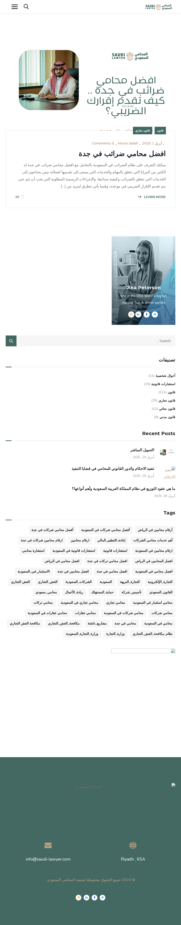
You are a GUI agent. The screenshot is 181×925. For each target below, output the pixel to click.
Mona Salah (128, 143)
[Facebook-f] (94, 897)
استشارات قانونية (163, 384)
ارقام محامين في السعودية (154, 550)
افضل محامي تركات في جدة (107, 561)
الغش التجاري (20, 582)
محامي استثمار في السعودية (153, 602)
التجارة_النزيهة (130, 582)
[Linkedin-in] (86, 897)
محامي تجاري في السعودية (79, 602)
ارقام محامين (80, 540)
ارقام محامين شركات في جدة (42, 540)
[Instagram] (78, 897)
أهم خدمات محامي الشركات (153, 540)
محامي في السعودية (158, 623)
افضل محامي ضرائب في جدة (122, 153)
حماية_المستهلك (102, 592)
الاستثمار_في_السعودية (34, 571)
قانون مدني (167, 417)
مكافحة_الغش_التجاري (64, 623)
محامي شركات (162, 613)
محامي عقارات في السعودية (47, 613)
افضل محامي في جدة (112, 571)
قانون (160, 130)
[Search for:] (90, 341)
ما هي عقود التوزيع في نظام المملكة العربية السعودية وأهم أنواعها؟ (123, 488)
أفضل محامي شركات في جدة (52, 530)
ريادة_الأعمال (74, 592)
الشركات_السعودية (79, 582)
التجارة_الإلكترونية (160, 582)
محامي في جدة (125, 623)
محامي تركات (43, 602)
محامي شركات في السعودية (124, 613)
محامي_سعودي (46, 592)
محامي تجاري (115, 602)
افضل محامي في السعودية (154, 571)
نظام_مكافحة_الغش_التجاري (153, 634)
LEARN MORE (154, 197)
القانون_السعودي (161, 592)
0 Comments (103, 143)
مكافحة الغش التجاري (25, 623)
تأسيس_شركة (131, 592)
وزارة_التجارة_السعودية (82, 634)
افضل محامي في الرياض (62, 561)
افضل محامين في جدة (73, 571)
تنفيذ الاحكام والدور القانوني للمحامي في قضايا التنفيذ (113, 468)
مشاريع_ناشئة (97, 623)
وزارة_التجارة (115, 634)
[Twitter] (102, 897)
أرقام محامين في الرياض (155, 530)
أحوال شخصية (165, 375)
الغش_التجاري (48, 582)
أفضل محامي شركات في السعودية (105, 530)
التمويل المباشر (142, 450)
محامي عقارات (85, 613)
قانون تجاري (142, 130)
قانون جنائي (167, 409)
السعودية (106, 582)
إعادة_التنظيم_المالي (111, 540)
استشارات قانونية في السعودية (74, 550)
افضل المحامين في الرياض (154, 561)
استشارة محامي (33, 550)
